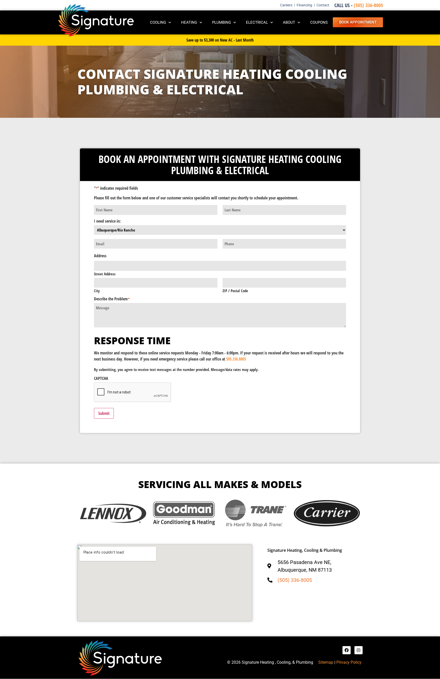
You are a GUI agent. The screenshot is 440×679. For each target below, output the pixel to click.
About (289, 22)
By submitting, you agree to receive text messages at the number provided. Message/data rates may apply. (176, 369)
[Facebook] (346, 650)
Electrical (257, 22)
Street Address (105, 273)
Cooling (158, 22)
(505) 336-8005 (358, 5)
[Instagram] (358, 650)
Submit (103, 413)
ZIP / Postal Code (235, 290)
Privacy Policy (349, 662)
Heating (189, 22)
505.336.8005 (236, 359)
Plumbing (221, 22)
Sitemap (325, 662)
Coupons (319, 22)
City (97, 290)
